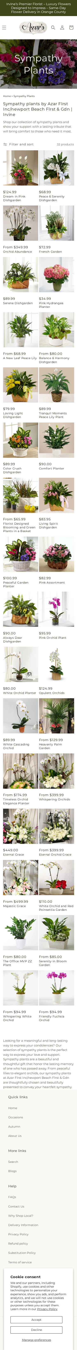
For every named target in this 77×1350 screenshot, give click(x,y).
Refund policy (18, 1243)
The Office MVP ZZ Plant (17, 963)
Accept (36, 1320)
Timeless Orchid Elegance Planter (16, 801)
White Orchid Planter (19, 693)
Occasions (15, 1117)
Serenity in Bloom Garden (53, 963)
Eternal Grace (13, 854)
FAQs (12, 1197)
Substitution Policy (22, 1253)
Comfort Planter (51, 468)
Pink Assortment (52, 582)
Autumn (14, 1126)
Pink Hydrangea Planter (51, 305)
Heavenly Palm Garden (50, 746)
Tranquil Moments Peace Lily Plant (53, 415)
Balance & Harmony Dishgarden (54, 360)
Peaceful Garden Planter (16, 584)
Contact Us (16, 1206)
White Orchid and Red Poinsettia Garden (56, 908)
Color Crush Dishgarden (12, 470)
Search (13, 1162)
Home (7, 96)
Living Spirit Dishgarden (48, 525)
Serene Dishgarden (18, 303)
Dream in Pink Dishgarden (14, 198)
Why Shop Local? (20, 1216)
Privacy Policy (47, 1309)
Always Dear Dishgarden (12, 639)
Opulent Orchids (52, 693)
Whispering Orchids (54, 799)
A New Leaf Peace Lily (20, 358)
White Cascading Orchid (16, 746)
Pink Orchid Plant (53, 638)
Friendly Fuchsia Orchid (52, 1018)
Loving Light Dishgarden (13, 415)
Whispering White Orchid (17, 1018)
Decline (36, 1330)
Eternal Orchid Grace (55, 854)
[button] (53, 27)
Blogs (12, 1171)
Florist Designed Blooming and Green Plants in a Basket (19, 527)
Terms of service (20, 1262)
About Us (15, 1136)
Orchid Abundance (17, 251)
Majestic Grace (14, 906)
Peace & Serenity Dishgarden (52, 198)
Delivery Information (23, 1225)
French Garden (50, 251)
